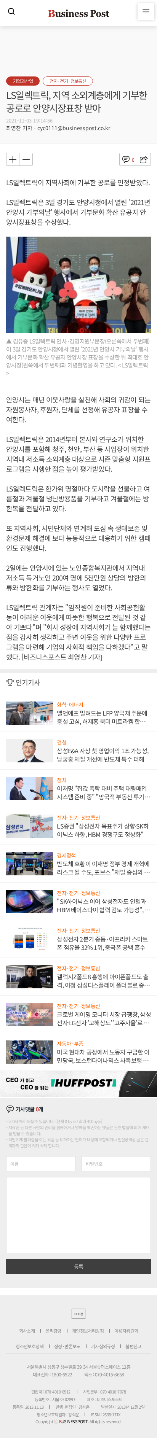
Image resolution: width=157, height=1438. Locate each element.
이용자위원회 (126, 1330)
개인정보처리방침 (88, 1330)
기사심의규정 (103, 1346)
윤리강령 (53, 1330)
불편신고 (133, 1346)
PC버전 (78, 1314)
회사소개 (27, 1330)
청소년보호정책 (29, 1346)
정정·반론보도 (67, 1346)
